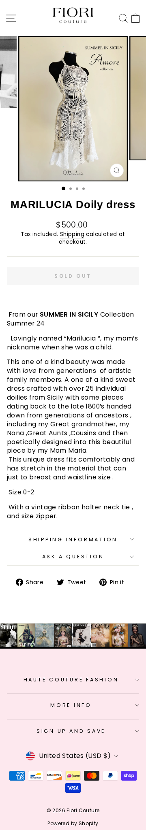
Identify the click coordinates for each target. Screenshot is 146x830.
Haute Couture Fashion (71, 679)
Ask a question (73, 556)
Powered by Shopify (72, 823)
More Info (71, 705)
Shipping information (73, 539)
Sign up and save (70, 731)
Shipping (72, 234)
